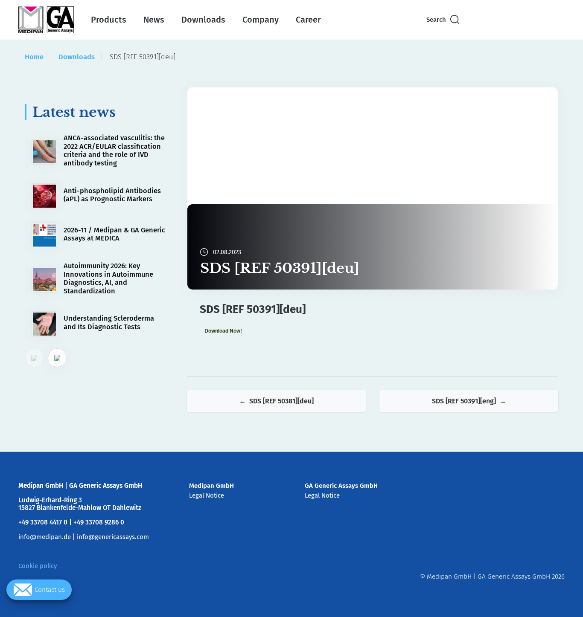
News (153, 19)
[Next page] (57, 357)
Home (34, 57)
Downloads (203, 19)
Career (308, 19)
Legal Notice (206, 495)
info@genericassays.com (113, 537)
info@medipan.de (44, 537)
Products (108, 19)
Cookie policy (37, 566)
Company (260, 19)
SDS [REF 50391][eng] (464, 401)
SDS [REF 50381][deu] (281, 401)
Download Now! (223, 330)
